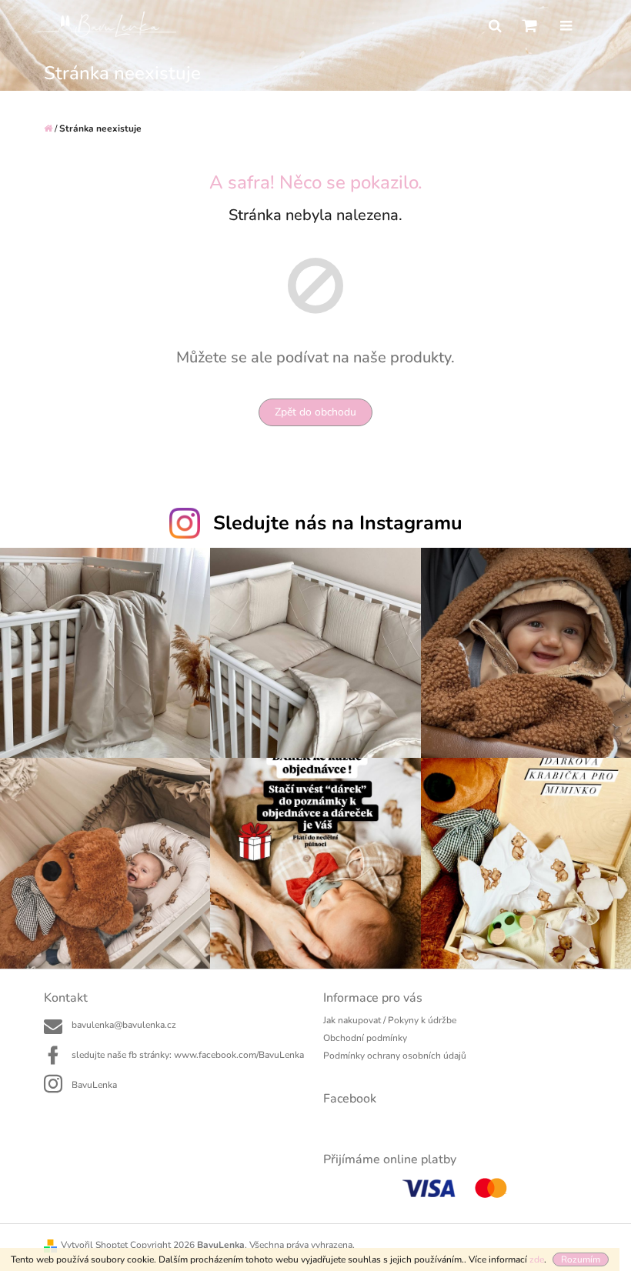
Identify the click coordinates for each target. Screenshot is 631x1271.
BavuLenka (94, 1085)
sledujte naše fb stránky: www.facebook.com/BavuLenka (188, 1055)
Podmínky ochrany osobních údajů (394, 1055)
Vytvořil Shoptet (94, 1245)
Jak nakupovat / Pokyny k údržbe (389, 1020)
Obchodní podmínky (365, 1038)
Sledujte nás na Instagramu (337, 523)
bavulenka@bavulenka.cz (124, 1025)
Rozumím (580, 1259)
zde (536, 1259)
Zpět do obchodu (315, 412)
